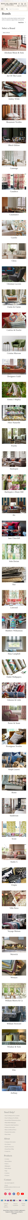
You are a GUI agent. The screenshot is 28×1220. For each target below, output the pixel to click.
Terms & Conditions (15, 1204)
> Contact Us (7, 1151)
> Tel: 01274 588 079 (9, 1183)
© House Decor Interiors (6, 1205)
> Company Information (10, 1142)
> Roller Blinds (7, 1168)
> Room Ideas (7, 1134)
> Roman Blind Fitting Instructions (12, 1120)
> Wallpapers (7, 1166)
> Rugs (5, 1170)
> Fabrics (6, 1163)
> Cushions (6, 1173)
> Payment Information (9, 1132)
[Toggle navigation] (2, 8)
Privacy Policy (23, 1204)
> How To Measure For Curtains (11, 1115)
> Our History (7, 1144)
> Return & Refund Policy (10, 1129)
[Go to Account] (19, 4)
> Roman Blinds (8, 1161)
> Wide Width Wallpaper (10, 1122)
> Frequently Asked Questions (11, 1125)
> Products (6, 1175)
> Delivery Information (9, 1127)
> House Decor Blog (9, 1149)
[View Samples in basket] (22, 4)
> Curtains (6, 1159)
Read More (21, 22)
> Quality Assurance (9, 1146)
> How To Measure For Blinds (11, 1118)
